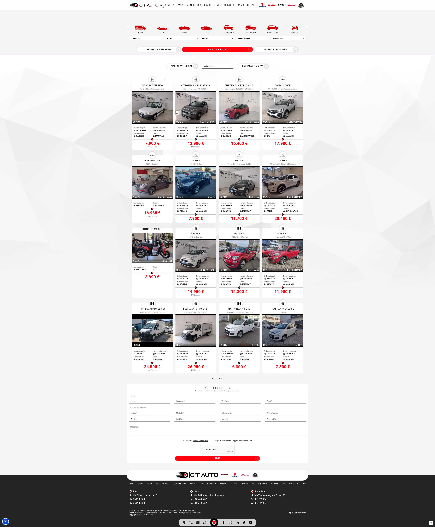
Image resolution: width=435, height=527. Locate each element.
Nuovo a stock (162, 484)
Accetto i (196, 441)
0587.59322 (260, 499)
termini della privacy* (200, 441)
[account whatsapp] (205, 522)
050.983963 (139, 499)
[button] (5, 521)
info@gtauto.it (175, 511)
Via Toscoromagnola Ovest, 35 (270, 495)
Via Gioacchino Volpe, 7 (145, 495)
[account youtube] (251, 522)
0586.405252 (200, 499)
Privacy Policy (184, 513)
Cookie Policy (195, 513)
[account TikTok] (244, 522)
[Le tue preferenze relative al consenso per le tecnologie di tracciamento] (431, 523)
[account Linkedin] (237, 522)
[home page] (144, 5)
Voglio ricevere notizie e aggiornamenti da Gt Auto (233, 441)
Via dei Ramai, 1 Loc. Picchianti (209, 495)
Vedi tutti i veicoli (182, 66)
